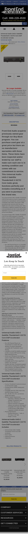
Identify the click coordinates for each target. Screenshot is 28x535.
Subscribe (14, 278)
